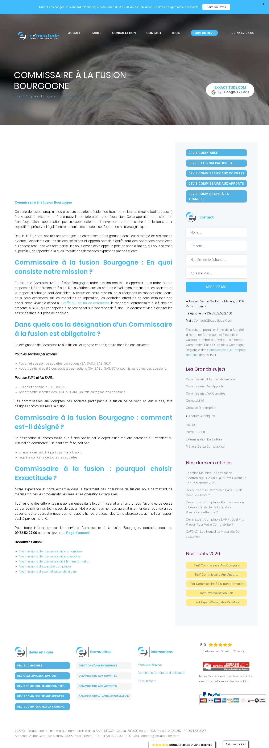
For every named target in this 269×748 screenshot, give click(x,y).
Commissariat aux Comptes (205, 393)
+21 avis (232, 90)
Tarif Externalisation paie (216, 593)
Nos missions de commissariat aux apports (49, 556)
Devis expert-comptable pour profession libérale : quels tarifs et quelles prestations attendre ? (215, 507)
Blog (176, 33)
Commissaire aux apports (97, 686)
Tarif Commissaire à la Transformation (216, 584)
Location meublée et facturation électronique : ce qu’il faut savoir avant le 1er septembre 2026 (216, 478)
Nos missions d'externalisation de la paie (48, 571)
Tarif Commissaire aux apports (216, 575)
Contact (153, 33)
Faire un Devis (216, 7)
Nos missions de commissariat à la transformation (54, 561)
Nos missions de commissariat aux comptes (50, 551)
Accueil (74, 33)
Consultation (124, 33)
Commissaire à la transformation (103, 696)
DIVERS (191, 425)
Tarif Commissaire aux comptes (216, 565)
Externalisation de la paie (204, 439)
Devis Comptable (203, 153)
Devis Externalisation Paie (212, 163)
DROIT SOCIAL (196, 432)
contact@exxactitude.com (213, 320)
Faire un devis (204, 33)
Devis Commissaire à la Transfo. (209, 196)
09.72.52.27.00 (242, 33)
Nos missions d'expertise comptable (45, 566)
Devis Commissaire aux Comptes (216, 173)
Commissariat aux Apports (205, 386)
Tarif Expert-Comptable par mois (216, 602)
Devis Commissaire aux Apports (216, 184)
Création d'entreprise (201, 408)
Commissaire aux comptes (97, 675)
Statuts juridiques (202, 416)
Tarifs (96, 33)
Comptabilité (195, 401)
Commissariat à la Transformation (210, 379)
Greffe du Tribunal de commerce (85, 303)
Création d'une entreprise (97, 665)
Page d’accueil (78, 533)
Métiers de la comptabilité (205, 446)
